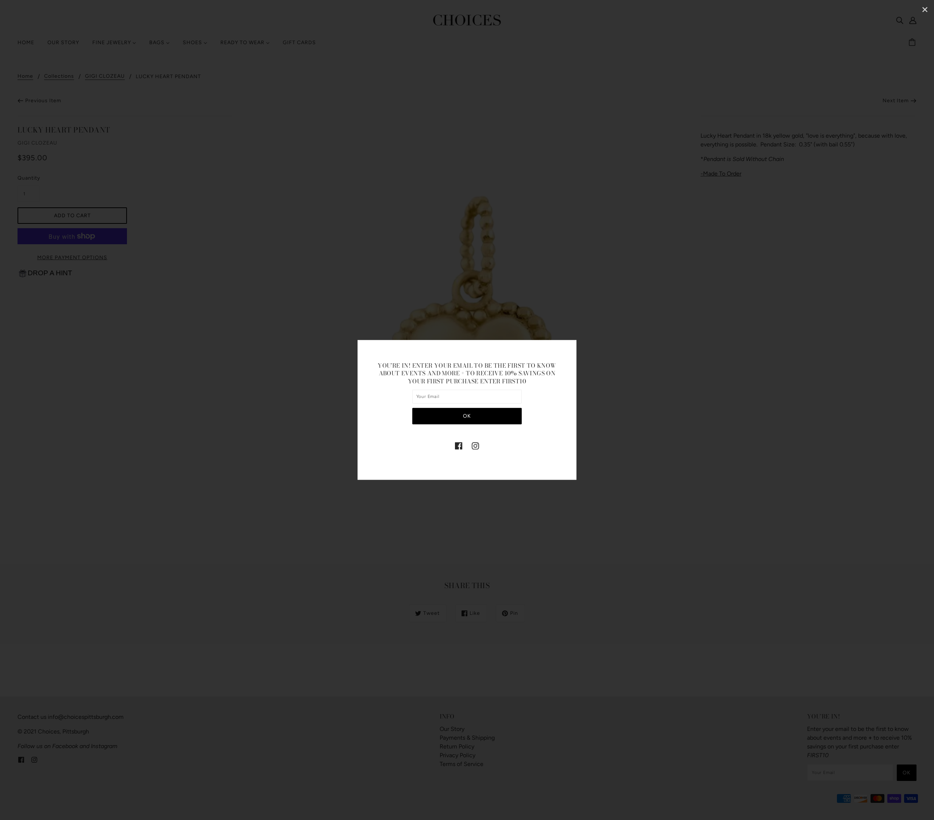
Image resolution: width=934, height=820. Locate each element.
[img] (458, 445)
